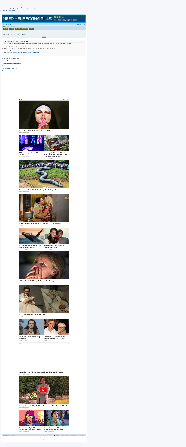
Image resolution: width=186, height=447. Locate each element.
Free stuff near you (7, 70)
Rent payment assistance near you (11, 63)
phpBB (40, 437)
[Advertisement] (35, 4)
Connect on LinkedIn (33, 52)
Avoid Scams (11, 10)
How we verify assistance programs (18, 52)
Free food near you (7, 65)
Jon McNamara (67, 43)
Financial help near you (8, 60)
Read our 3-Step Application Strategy (28, 8)
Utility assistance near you (9, 68)
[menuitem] (9, 24)
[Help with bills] (43, 18)
